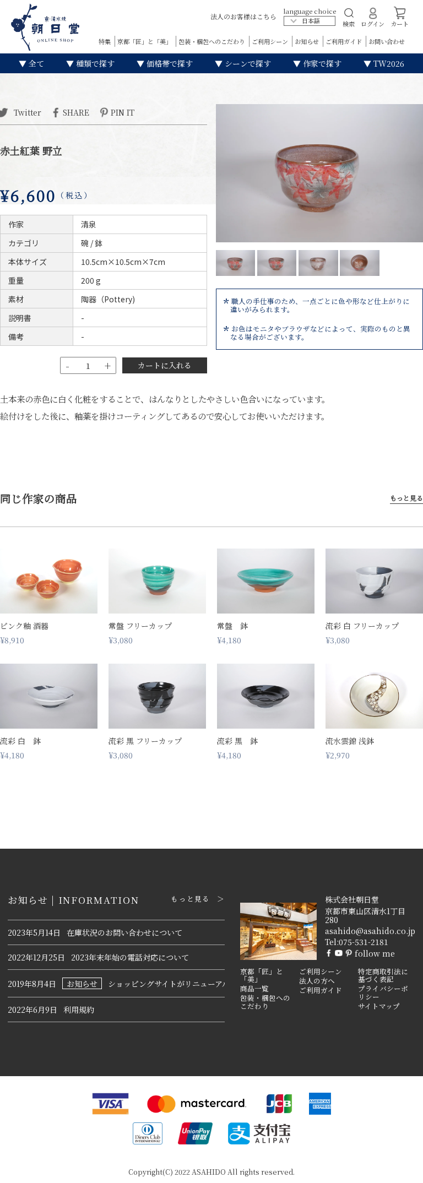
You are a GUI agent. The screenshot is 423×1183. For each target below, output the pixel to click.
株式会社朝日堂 (352, 899)
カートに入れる (165, 365)
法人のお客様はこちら (243, 16)
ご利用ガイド (345, 41)
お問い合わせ (386, 41)
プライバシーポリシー (383, 993)
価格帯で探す (168, 63)
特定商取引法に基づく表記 (383, 976)
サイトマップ (379, 1006)
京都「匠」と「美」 (145, 41)
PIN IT (122, 112)
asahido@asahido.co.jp (370, 930)
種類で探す (94, 63)
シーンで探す (247, 63)
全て (35, 63)
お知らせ (308, 41)
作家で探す (321, 63)
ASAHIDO (209, 1171)
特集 (105, 41)
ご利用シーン (271, 41)
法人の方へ (317, 981)
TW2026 (387, 63)
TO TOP (397, 1167)
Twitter (26, 112)
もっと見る (406, 498)
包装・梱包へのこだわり (212, 41)
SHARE (76, 112)
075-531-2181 (363, 941)
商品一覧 (254, 988)
